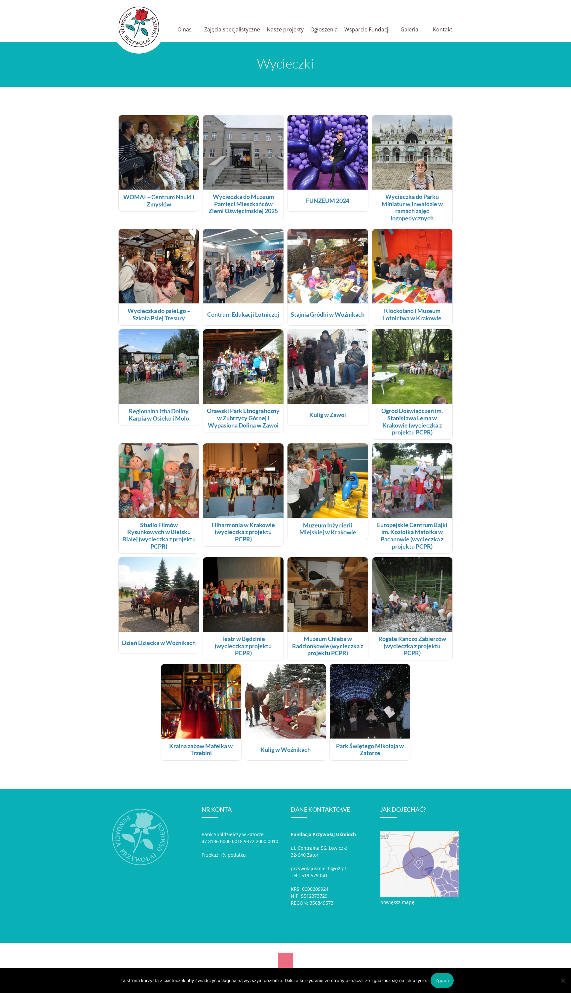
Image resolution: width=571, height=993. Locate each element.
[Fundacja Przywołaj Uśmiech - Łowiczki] (139, 27)
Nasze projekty (285, 29)
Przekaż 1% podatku (224, 855)
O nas (184, 29)
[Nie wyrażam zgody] (562, 980)
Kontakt (442, 29)
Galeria (409, 29)
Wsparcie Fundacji (367, 29)
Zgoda (442, 980)
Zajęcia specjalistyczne (232, 29)
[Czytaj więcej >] (159, 187)
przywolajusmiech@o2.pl (318, 868)
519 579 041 (314, 875)
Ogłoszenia (324, 29)
